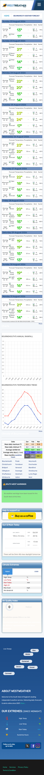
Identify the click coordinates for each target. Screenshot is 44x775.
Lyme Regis (33, 474)
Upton (17, 477)
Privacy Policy (23, 767)
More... (23, 703)
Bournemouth (7, 461)
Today (7, 571)
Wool (30, 477)
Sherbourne (33, 471)
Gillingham (6, 471)
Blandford (32, 468)
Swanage (18, 471)
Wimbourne (6, 477)
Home (6, 16)
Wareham (18, 474)
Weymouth (32, 461)
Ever (36, 571)
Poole (17, 461)
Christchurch (7, 464)
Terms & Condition (9, 770)
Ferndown (19, 464)
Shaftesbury (6, 474)
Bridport (5, 468)
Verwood (18, 468)
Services (12, 767)
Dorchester (33, 464)
